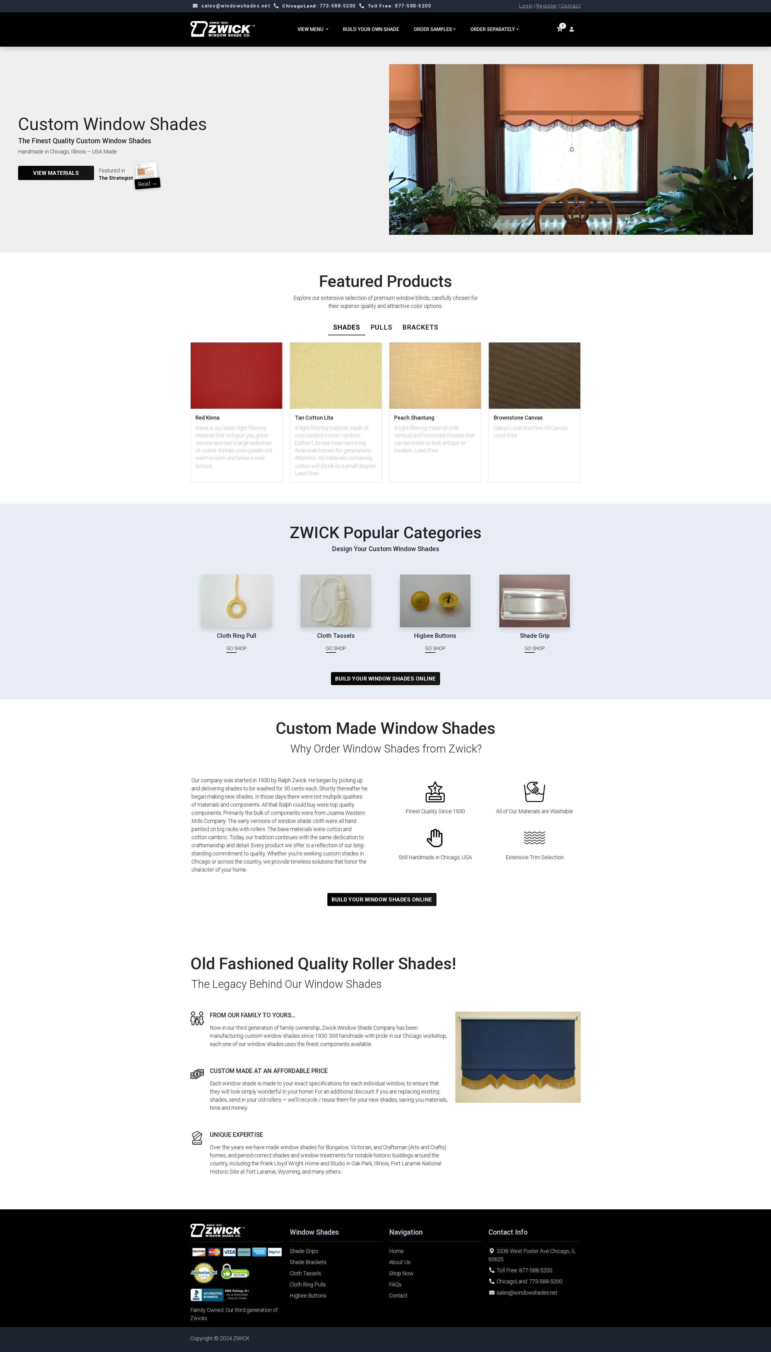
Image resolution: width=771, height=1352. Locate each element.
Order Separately (492, 29)
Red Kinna (207, 417)
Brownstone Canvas (518, 417)
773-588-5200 (319, 6)
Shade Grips (304, 1251)
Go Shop (236, 648)
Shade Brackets (308, 1262)
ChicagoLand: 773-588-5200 (529, 1281)
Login (526, 6)
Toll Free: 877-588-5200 (524, 1270)
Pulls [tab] (381, 327)
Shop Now (401, 1273)
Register (546, 6)
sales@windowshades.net (235, 6)
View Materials (56, 173)
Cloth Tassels (305, 1273)
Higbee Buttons (308, 1295)
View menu (311, 29)
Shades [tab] (346, 327)
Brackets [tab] (420, 327)
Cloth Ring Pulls (308, 1284)
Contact (571, 6)
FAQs (395, 1284)
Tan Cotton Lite (314, 417)
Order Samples (433, 29)
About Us (399, 1262)
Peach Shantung (414, 417)
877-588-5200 (399, 6)
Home (396, 1251)
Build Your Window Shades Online (385, 678)
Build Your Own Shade (371, 29)
